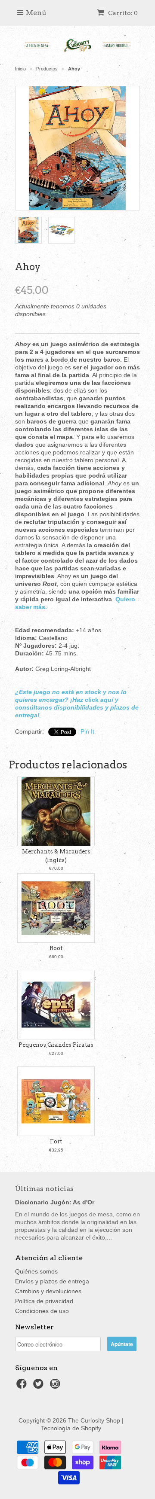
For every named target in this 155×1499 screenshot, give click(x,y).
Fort (56, 1141)
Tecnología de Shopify (71, 1428)
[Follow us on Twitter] (39, 1386)
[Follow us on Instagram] (56, 1386)
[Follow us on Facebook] (22, 1386)
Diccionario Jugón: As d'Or (54, 1202)
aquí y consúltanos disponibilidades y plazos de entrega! (77, 707)
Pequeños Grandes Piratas (56, 1045)
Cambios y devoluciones (48, 1291)
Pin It (87, 731)
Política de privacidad (44, 1301)
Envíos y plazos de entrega (52, 1281)
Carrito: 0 (122, 12)
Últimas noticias (44, 1189)
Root (56, 948)
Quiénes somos (36, 1271)
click (92, 699)
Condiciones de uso (42, 1310)
